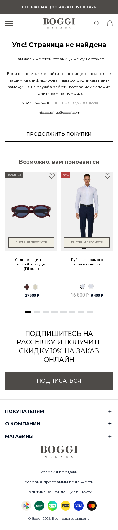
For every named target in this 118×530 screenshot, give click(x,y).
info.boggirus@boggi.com (59, 112)
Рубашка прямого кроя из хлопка (87, 262)
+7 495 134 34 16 (35, 103)
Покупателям (24, 411)
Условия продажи (59, 471)
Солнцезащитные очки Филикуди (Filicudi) (31, 264)
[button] (28, 312)
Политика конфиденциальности (59, 491)
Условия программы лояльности (59, 481)
